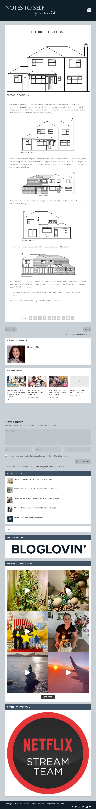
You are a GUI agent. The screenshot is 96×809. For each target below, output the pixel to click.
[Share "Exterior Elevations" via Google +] (40, 318)
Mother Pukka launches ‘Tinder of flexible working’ (35, 508)
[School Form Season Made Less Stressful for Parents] (10, 490)
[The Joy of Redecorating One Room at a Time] (10, 481)
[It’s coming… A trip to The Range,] (68, 590)
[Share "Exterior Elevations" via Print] (72, 318)
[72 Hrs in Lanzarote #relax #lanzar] (68, 672)
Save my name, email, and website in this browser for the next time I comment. (38, 456)
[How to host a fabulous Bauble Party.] (10, 519)
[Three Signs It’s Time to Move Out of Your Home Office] (10, 500)
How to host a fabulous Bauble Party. (29, 517)
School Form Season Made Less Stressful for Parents (35, 489)
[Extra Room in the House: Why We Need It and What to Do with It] (16, 381)
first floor (20, 107)
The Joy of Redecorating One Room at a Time (33, 479)
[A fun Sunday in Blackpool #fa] (27, 631)
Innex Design (14, 110)
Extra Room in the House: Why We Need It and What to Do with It (16, 393)
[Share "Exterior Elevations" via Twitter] (35, 318)
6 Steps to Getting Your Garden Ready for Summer (57, 392)
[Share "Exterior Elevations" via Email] (68, 318)
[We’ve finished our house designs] (79, 381)
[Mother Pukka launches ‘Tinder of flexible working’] (10, 509)
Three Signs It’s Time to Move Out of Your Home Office (36, 498)
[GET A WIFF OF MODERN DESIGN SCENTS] (37, 381)
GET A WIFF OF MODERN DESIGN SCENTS (35, 392)
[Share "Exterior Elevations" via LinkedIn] (54, 318)
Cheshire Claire (34, 347)
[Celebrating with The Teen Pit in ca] (68, 631)
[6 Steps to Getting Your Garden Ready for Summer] (58, 381)
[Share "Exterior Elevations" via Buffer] (58, 318)
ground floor (40, 300)
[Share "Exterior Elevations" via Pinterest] (49, 318)
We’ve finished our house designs (78, 391)
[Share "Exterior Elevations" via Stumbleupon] (63, 318)
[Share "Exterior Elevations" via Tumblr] (44, 318)
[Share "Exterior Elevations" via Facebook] (30, 318)
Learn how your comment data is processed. (52, 466)
